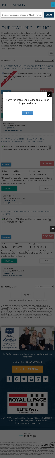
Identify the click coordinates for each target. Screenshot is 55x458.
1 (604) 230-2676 (9, 128)
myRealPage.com (28, 436)
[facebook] (9, 379)
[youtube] (31, 379)
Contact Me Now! (27, 369)
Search (49, 15)
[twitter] (24, 379)
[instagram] (38, 379)
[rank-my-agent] (45, 379)
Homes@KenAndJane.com (12, 130)
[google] (17, 379)
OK (27, 113)
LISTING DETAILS (9, 188)
